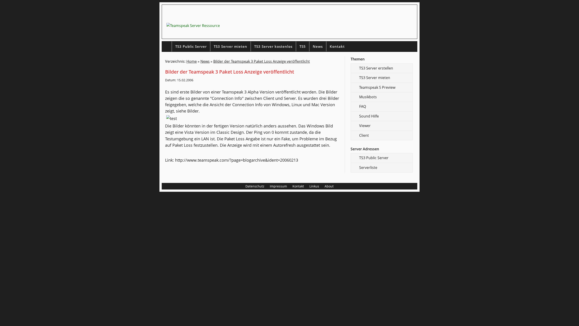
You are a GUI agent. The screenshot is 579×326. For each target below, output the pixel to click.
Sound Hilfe (369, 116)
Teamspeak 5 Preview (377, 87)
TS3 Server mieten (230, 46)
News (318, 46)
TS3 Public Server (191, 46)
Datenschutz (254, 186)
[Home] (167, 46)
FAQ (362, 106)
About (329, 186)
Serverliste (368, 167)
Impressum (278, 186)
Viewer (365, 125)
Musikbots (368, 96)
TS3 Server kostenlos (273, 46)
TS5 (302, 46)
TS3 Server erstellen (376, 68)
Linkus (314, 186)
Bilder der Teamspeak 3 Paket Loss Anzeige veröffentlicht (261, 61)
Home (191, 61)
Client (364, 135)
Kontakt (337, 46)
